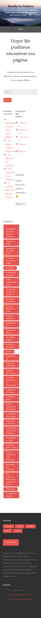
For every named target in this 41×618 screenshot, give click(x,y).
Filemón (9, 351)
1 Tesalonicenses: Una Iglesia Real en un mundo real (11, 231)
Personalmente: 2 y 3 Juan (11, 439)
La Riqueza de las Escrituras (10, 391)
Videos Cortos (10, 489)
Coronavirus (10, 268)
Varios (22, 151)
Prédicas (23, 130)
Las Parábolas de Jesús (10, 398)
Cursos (22, 144)
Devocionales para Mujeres (10, 300)
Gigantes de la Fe (10, 357)
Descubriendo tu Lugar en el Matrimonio (10, 292)
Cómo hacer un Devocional (11, 273)
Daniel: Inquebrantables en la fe (11, 282)
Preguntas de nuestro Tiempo (11, 446)
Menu (20, 29)
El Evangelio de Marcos (11, 331)
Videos (22, 122)
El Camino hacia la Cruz (10, 317)
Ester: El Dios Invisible (10, 338)
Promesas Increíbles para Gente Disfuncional (11, 456)
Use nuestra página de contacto (19, 599)
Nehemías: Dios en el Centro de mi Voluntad (11, 430)
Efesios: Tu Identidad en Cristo (10, 309)
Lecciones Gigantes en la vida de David (10, 406)
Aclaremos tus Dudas (10, 242)
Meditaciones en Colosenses (10, 422)
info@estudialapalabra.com (18, 594)
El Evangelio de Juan (11, 324)
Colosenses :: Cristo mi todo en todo (10, 261)
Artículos (23, 137)
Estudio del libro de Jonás (10, 345)
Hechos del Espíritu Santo (11, 371)
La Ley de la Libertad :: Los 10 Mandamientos (11, 381)
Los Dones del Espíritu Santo (11, 415)
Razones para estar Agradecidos (10, 467)
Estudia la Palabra (20, 6)
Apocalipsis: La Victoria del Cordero (11, 251)
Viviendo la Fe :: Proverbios (11, 494)
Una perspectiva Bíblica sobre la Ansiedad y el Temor (11, 479)
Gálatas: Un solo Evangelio (10, 364)
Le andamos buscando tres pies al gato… (9, 190)
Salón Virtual (11, 542)
